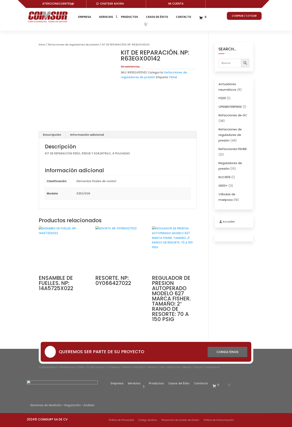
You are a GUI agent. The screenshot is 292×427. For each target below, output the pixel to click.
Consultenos (227, 352)
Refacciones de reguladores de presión (73, 44)
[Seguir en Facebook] (222, 4)
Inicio (42, 44)
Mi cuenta (176, 4)
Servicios (106, 16)
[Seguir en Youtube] (231, 4)
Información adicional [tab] (87, 135)
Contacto (183, 16)
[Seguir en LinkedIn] (240, 4)
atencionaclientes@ (58, 4)
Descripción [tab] (52, 135)
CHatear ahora (112, 4)
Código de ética (147, 420)
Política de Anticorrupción (219, 420)
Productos (129, 16)
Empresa (84, 16)
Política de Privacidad (121, 420)
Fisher (173, 77)
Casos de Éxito (157, 16)
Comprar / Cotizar (244, 15)
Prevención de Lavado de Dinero (180, 420)
